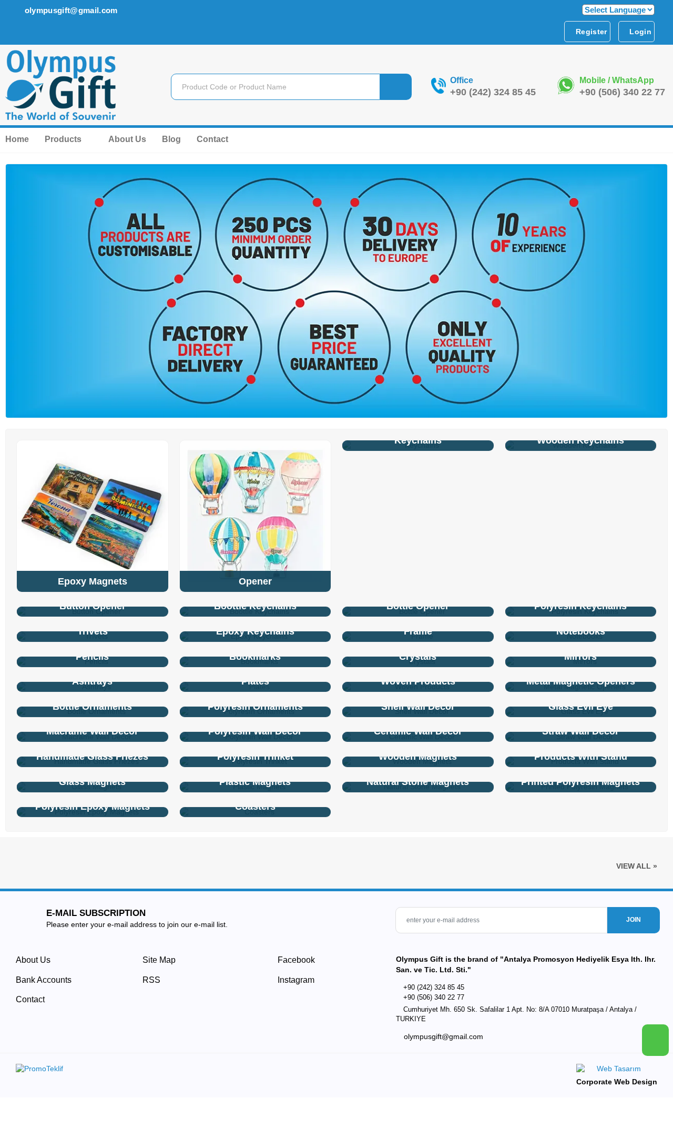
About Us (127, 139)
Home (17, 139)
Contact (212, 139)
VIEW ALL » (636, 866)
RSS (151, 979)
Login (639, 31)
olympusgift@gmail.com (69, 10)
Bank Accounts (44, 979)
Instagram (295, 979)
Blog (171, 139)
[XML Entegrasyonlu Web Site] (173, 1070)
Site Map (159, 959)
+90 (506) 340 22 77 (622, 92)
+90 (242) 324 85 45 (493, 92)
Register (590, 31)
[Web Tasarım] (616, 1070)
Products (64, 139)
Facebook (295, 959)
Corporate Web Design (616, 1081)
